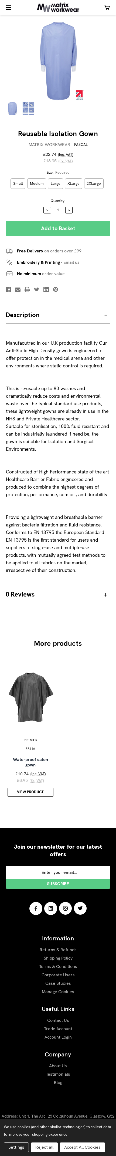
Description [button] (23, 315)
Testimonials (58, 1074)
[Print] (27, 289)
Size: (58, 172)
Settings (16, 1147)
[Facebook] (8, 289)
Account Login (58, 1037)
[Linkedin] (46, 289)
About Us (58, 1066)
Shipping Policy (58, 958)
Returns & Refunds (58, 950)
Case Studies (58, 983)
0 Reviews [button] (20, 594)
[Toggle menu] (7, 7)
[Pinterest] (55, 289)
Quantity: (58, 201)
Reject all (44, 1147)
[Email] (18, 289)
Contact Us (58, 1020)
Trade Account (58, 1029)
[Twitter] (36, 289)
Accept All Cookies (82, 1147)
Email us (71, 262)
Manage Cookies (58, 991)
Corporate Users (58, 975)
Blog (58, 1082)
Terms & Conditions (58, 966)
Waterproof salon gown (30, 762)
